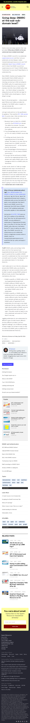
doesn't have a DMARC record (16, 64)
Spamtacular (12, 687)
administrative (18, 591)
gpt (19, 551)
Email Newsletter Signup (7, 642)
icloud (23, 580)
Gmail (21, 654)
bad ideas (5, 485)
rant (18, 480)
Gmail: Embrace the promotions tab (10, 680)
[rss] (26, 721)
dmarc (23, 14)
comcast (10, 524)
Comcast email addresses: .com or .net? (17, 410)
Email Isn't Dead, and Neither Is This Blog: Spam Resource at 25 (19, 596)
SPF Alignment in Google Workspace (10, 676)
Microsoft (11, 654)
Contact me (4, 647)
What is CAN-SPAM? (7, 378)
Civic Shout (4, 685)
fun (15, 572)
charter (5, 524)
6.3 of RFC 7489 (15, 214)
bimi (22, 482)
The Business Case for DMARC (9, 461)
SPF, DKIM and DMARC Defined (9, 447)
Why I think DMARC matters (9, 457)
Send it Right (4, 687)
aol (8, 521)
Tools (12, 656)
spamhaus (24, 480)
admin (11, 591)
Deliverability (4, 654)
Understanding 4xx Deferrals (9, 509)
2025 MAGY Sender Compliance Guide (11, 671)
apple (12, 521)
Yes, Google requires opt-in (9, 375)
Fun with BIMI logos (7, 471)
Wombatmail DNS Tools (7, 644)
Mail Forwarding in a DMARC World (10, 464)
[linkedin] (18, 721)
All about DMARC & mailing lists (10, 467)
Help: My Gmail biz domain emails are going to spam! (12, 662)
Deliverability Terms (7, 513)
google (25, 524)
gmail (16, 524)
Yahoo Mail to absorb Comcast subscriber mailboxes (12, 673)
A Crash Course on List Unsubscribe (11, 496)
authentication (6, 14)
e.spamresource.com (8, 58)
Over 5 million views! (6, 640)
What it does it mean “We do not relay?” (12, 506)
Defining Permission (7, 372)
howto (19, 540)
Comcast (3, 656)
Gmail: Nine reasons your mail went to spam (18, 425)
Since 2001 (4, 637)
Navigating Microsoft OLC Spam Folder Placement (14, 668)
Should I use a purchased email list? (11, 392)
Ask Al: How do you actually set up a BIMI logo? (17, 544)
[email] (16, 721)
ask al (13, 482)
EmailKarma (11, 685)
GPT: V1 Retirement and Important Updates (17, 403)
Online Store (4, 645)
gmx (20, 524)
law (10, 485)
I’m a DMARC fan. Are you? (19, 575)
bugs (11, 561)
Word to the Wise (5, 689)
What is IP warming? (7, 502)
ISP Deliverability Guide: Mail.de (17, 433)
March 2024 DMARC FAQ (8, 454)
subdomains (11, 343)
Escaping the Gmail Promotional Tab (11, 499)
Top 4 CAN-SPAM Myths (8, 382)
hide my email (17, 580)
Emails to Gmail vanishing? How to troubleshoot (13, 678)
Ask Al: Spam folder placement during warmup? (13, 664)
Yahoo (25, 654)
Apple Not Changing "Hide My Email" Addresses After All (19, 584)
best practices (16, 14)
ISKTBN (23, 685)
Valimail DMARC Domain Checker (10, 450)
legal (18, 482)
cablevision (22, 521)
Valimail (19, 687)
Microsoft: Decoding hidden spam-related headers (14, 666)
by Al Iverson (4, 639)
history (23, 591)
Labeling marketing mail (8, 385)
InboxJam (17, 685)
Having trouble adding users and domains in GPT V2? (18, 418)
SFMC (8, 656)
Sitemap (3, 649)
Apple (16, 654)
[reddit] (20, 721)
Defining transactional (7, 389)
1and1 (4, 521)
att (16, 521)
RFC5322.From (17, 123)
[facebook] (22, 721)
